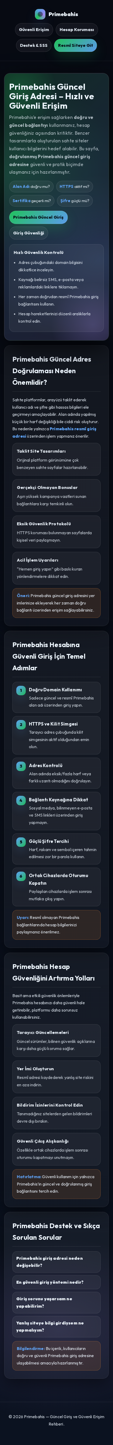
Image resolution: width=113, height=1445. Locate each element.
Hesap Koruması (77, 29)
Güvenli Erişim (34, 29)
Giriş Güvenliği (28, 233)
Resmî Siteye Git (75, 45)
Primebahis (63, 14)
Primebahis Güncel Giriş (38, 217)
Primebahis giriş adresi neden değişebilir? (49, 1262)
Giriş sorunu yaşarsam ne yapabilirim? (44, 1302)
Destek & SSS (34, 45)
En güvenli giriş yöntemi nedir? (50, 1282)
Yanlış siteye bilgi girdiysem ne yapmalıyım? (50, 1326)
